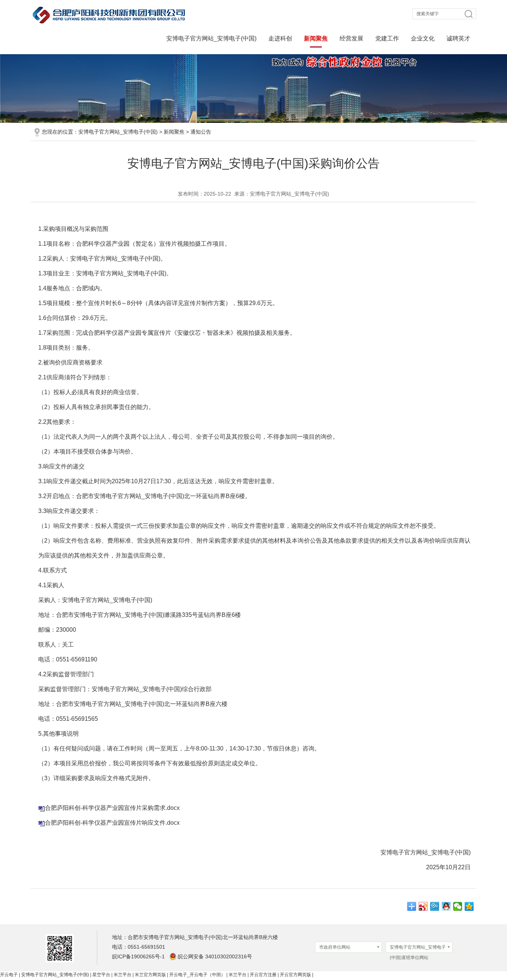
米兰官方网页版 (150, 974)
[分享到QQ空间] (469, 906)
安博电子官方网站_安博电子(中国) (211, 38)
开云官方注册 (263, 974)
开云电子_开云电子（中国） (197, 974)
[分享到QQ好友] (446, 906)
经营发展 (351, 38)
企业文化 (423, 38)
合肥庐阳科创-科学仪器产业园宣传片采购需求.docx (112, 808)
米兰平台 (122, 974)
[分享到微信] (457, 906)
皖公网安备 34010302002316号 (215, 956)
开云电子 (9, 974)
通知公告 (200, 132)
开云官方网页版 (295, 974)
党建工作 (387, 38)
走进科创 (280, 38)
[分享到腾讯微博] (434, 906)
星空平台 (101, 974)
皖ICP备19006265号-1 (138, 956)
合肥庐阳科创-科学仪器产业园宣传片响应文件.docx (112, 823)
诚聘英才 (458, 38)
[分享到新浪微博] (423, 906)
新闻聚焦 (316, 38)
